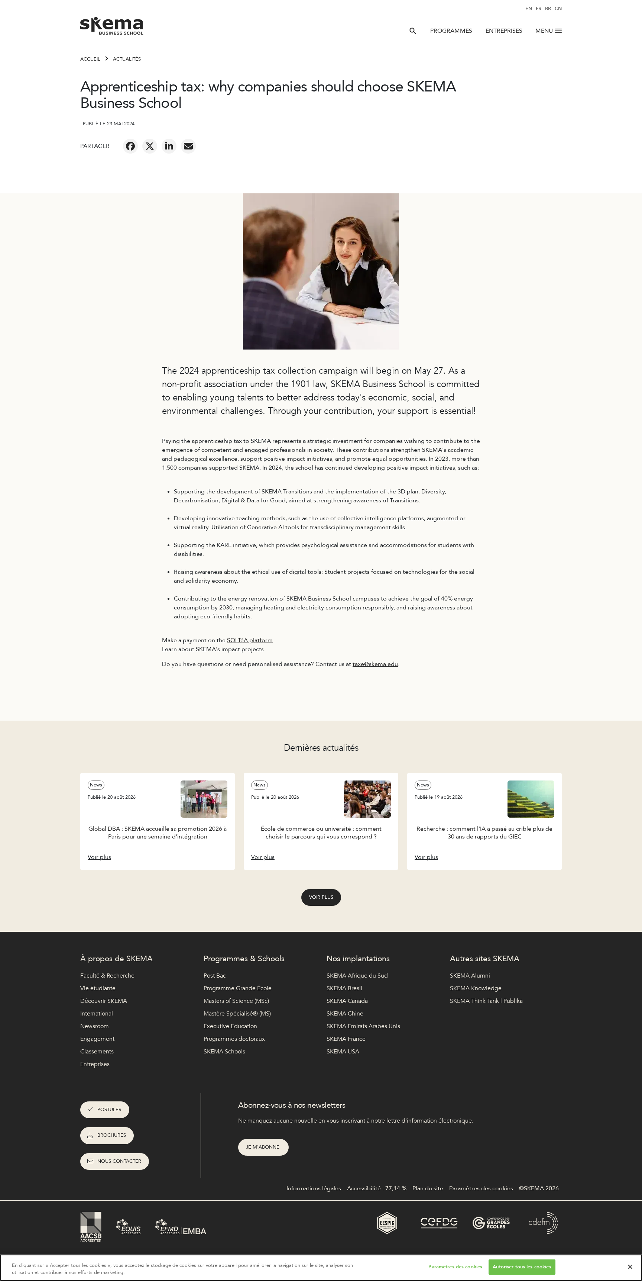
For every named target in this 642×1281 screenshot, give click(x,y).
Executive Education (230, 1026)
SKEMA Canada (347, 1001)
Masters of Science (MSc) (236, 1001)
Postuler (109, 1109)
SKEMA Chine (345, 1014)
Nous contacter (119, 1161)
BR (548, 8)
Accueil (90, 59)
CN (558, 8)
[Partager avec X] (149, 146)
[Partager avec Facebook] (130, 146)
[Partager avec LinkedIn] (169, 146)
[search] (412, 30)
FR (538, 8)
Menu (544, 31)
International (96, 1014)
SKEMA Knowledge (476, 988)
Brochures (111, 1135)
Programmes (451, 31)
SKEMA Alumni (470, 976)
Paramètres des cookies (455, 1267)
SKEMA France (346, 1039)
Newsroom (94, 1026)
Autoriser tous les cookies (522, 1267)
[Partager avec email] (188, 146)
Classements (97, 1051)
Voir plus (321, 897)
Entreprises (504, 31)
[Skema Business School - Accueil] (112, 28)
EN (528, 8)
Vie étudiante (98, 988)
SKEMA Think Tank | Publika (486, 1001)
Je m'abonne (263, 1147)
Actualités (127, 59)
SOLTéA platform (250, 640)
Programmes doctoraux (234, 1039)
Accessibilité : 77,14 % (376, 1188)
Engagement (97, 1039)
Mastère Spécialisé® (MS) (237, 1014)
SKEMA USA (343, 1051)
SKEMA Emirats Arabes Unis (363, 1026)
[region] (321, 1268)
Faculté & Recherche (107, 976)
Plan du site (427, 1188)
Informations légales (313, 1188)
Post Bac (215, 976)
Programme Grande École (238, 988)
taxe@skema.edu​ (375, 664)
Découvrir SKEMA (103, 1001)
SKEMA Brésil (344, 988)
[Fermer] (630, 1267)
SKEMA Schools (224, 1051)
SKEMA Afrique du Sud (357, 976)
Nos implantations (358, 958)
